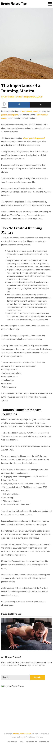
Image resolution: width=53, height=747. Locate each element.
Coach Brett (9, 96)
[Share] (19, 105)
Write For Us (31, 742)
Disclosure (44, 742)
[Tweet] (40, 105)
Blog (22, 742)
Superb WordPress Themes (31, 737)
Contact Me (12, 742)
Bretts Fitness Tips (14, 3)
